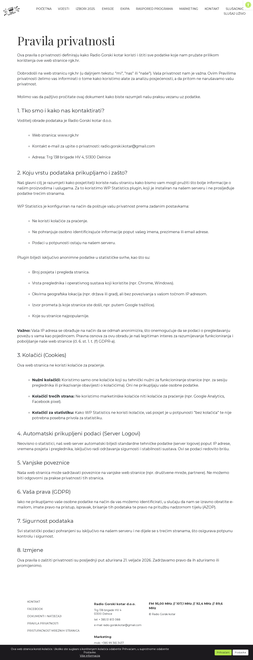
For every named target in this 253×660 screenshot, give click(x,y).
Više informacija (90, 655)
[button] (248, 5)
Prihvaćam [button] (223, 652)
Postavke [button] (240, 652)
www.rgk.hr (68, 135)
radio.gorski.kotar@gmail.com (122, 625)
